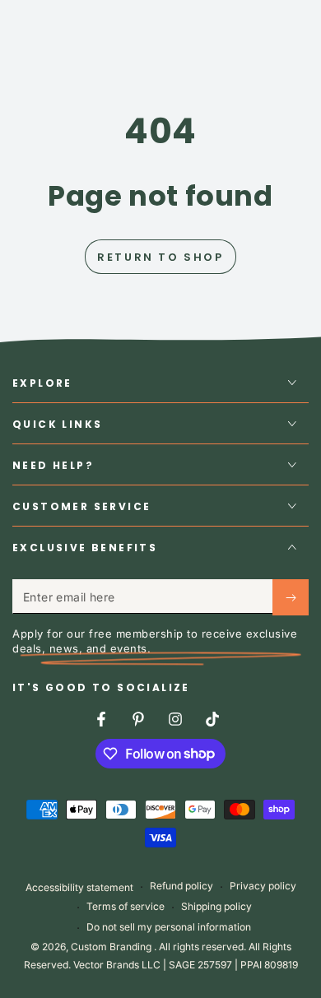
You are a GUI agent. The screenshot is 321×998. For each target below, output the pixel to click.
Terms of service (125, 906)
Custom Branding (112, 946)
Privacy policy (263, 886)
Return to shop (160, 257)
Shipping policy (216, 906)
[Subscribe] (290, 597)
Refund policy (181, 886)
